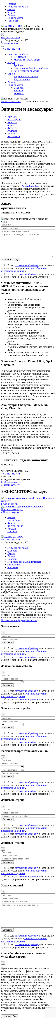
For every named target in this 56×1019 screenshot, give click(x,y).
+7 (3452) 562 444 (29, 186)
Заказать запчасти (10, 485)
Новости (18, 90)
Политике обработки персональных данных (24, 269)
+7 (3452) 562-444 (10, 37)
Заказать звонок (9, 43)
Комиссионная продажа (26, 71)
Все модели (20, 57)
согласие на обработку (27, 265)
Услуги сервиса (22, 79)
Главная (11, 3)
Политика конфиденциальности (24, 561)
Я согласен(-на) (9, 1016)
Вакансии (19, 87)
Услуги (11, 12)
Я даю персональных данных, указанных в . (27, 268)
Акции (11, 15)
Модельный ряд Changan (27, 59)
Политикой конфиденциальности (19, 620)
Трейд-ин (19, 65)
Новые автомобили (17, 6)
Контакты (12, 20)
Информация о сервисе (26, 76)
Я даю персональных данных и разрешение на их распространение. (27, 275)
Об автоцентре (15, 18)
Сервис (11, 9)
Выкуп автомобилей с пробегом (31, 68)
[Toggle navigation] (2, 46)
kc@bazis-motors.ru (11, 482)
